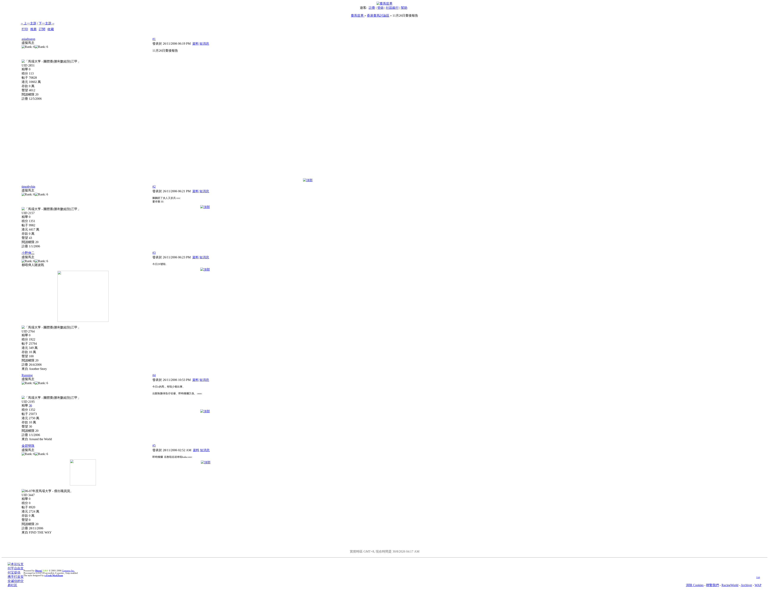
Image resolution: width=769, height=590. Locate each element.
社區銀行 (392, 7)
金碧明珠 (28, 445)
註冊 (372, 7)
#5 (154, 445)
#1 (154, 39)
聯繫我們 (712, 585)
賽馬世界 (357, 15)
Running (27, 375)
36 (30, 405)
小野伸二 (28, 253)
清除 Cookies (695, 585)
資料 (195, 43)
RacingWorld (730, 585)
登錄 (380, 7)
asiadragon (28, 39)
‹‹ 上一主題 (28, 23)
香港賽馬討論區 (378, 15)
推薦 (33, 29)
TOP (758, 578)
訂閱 (42, 29)
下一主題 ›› (46, 23)
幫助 (404, 7)
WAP (758, 585)
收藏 (50, 29)
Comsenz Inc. (68, 570)
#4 (154, 375)
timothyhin (28, 186)
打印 (25, 29)
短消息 (204, 43)
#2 (154, 186)
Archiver (746, 585)
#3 (154, 252)
